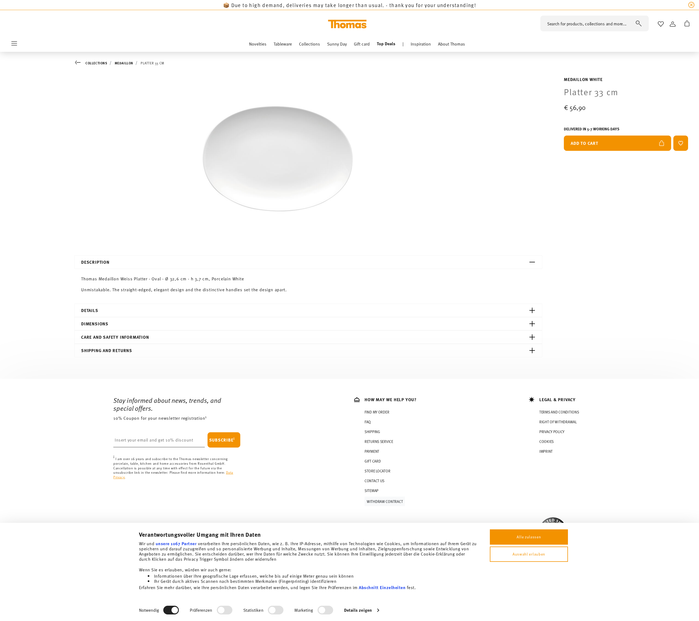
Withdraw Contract (385, 501)
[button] (258, 45)
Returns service (379, 441)
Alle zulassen (529, 536)
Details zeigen (358, 610)
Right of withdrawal (558, 421)
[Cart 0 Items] (685, 24)
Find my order (377, 412)
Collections (96, 63)
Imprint (546, 451)
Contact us (374, 480)
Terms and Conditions (559, 412)
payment (372, 451)
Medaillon (124, 63)
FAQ (368, 421)
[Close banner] (691, 5)
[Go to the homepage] (347, 24)
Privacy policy (551, 431)
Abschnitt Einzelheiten (382, 587)
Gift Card (373, 461)
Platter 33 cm (152, 63)
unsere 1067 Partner (176, 543)
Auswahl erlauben (529, 554)
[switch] (224, 610)
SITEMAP (371, 490)
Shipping (372, 431)
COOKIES (546, 441)
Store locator (377, 470)
